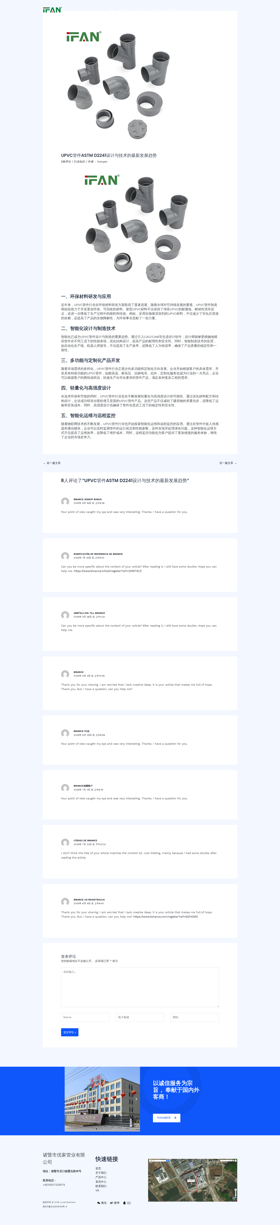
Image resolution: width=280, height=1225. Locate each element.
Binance (79, 672)
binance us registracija (89, 899)
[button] (93, 1128)
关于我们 (124, 9)
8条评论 (66, 161)
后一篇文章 (228, 463)
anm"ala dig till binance (89, 613)
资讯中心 (157, 9)
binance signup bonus (88, 499)
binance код (81, 731)
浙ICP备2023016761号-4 (55, 1206)
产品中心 (140, 9)
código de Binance (85, 840)
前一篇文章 (52, 463)
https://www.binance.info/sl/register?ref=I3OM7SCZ (108, 571)
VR (187, 9)
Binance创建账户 (83, 785)
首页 (110, 9)
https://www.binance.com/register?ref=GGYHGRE (165, 916)
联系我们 (173, 9)
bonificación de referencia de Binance (98, 554)
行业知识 (79, 161)
